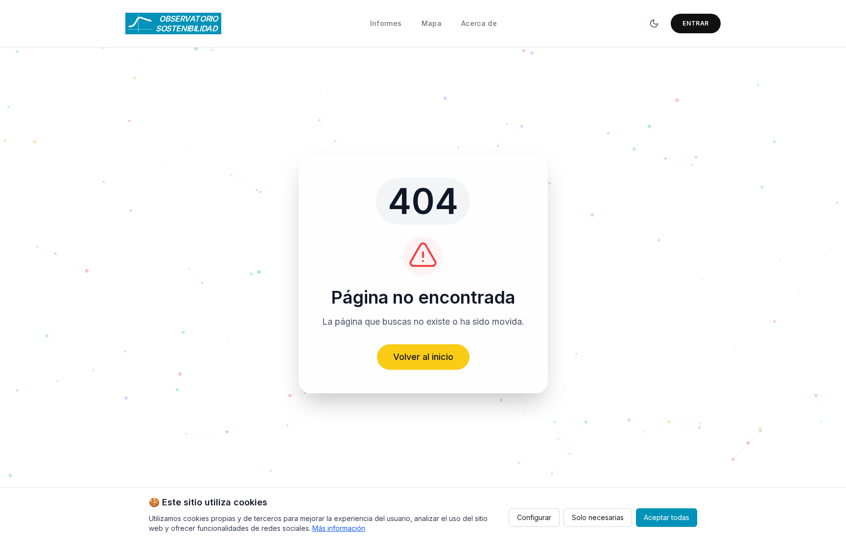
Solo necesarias (598, 517)
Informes (386, 23)
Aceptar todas (666, 517)
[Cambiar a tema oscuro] (654, 23)
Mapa (432, 23)
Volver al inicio (423, 357)
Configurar (534, 517)
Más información (338, 528)
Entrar (695, 23)
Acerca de (479, 23)
